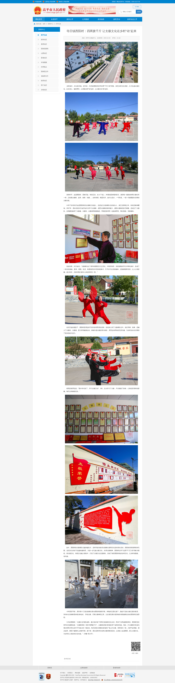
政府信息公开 (132, 19)
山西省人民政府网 (50, 1)
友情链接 (92, 672)
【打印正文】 (67, 658)
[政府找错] (119, 674)
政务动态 (44, 39)
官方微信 (137, 6)
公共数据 (85, 19)
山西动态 (44, 53)
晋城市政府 (116, 667)
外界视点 (44, 67)
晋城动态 (44, 58)
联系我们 (70, 672)
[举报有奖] (42, 674)
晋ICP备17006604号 (94, 680)
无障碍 (114, 1)
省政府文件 (44, 76)
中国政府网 (38, 1)
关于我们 (62, 672)
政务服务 (101, 19)
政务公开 (70, 19)
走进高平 (54, 19)
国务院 (49, 667)
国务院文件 (44, 71)
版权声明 (84, 672)
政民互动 (116, 19)
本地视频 (44, 62)
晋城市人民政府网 (64, 1)
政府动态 (44, 80)
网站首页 (38, 19)
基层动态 (44, 44)
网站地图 (77, 672)
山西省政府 (84, 667)
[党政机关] (48, 675)
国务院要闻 (44, 48)
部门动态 (44, 85)
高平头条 (58, 24)
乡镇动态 (44, 89)
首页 (44, 24)
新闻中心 (50, 24)
